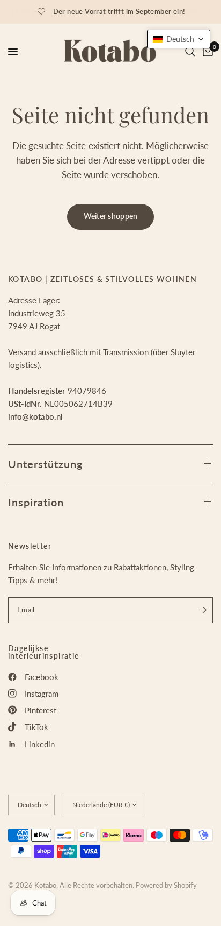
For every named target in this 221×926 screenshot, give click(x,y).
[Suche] (190, 52)
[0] (206, 52)
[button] (179, 39)
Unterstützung (45, 463)
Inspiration (36, 502)
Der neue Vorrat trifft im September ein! (119, 11)
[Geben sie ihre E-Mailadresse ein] (202, 610)
